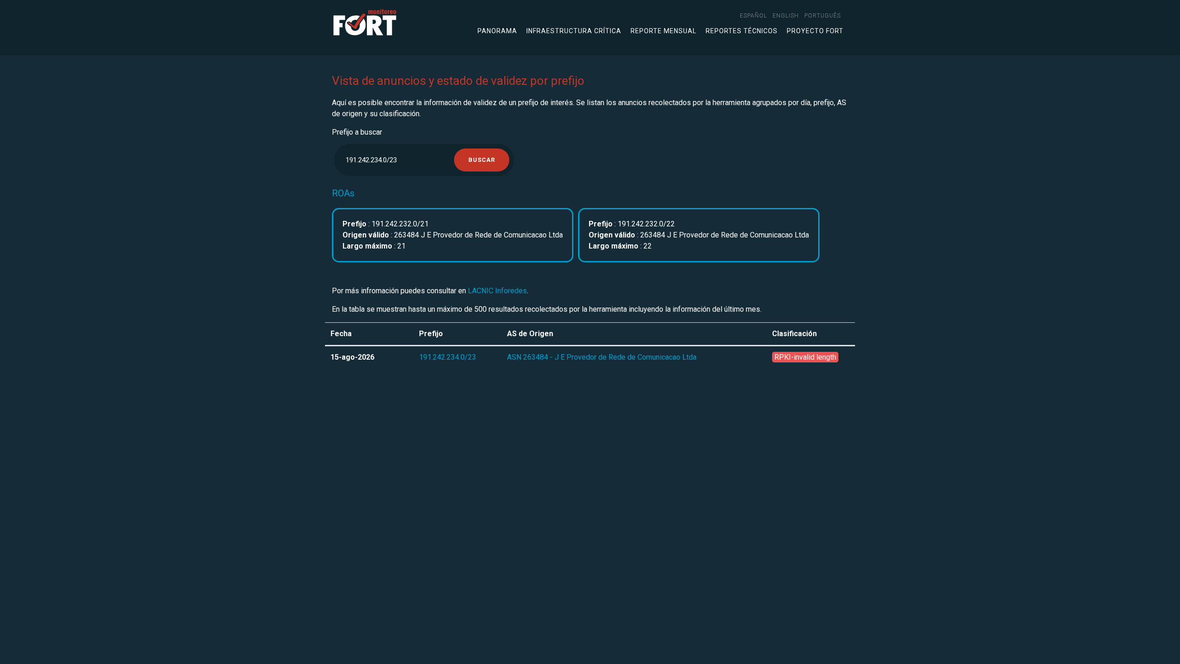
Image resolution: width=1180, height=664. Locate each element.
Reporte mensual (663, 31)
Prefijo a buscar (357, 132)
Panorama (497, 31)
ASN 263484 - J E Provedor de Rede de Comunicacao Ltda (601, 357)
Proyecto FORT (815, 31)
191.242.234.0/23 (447, 357)
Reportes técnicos (742, 31)
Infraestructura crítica (573, 31)
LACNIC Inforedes (497, 290)
